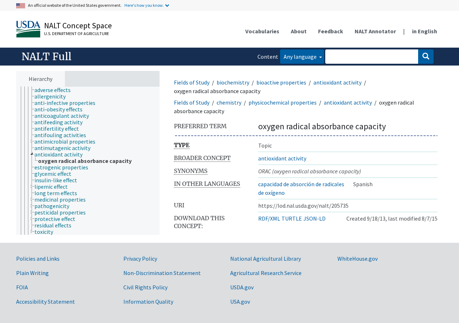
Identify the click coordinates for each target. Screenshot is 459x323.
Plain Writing (32, 272)
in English (424, 31)
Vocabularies (262, 31)
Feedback (330, 31)
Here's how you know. (144, 5)
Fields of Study (191, 82)
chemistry (229, 102)
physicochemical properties (283, 102)
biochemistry (233, 82)
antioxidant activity (337, 82)
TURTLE (291, 218)
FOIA (22, 287)
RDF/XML (269, 218)
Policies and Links (38, 258)
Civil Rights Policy (145, 287)
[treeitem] (55, 90)
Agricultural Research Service (266, 272)
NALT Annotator (375, 31)
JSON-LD (314, 218)
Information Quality (148, 301)
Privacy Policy (140, 258)
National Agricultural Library (265, 258)
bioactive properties (281, 82)
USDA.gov (242, 287)
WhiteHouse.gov (357, 258)
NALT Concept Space (78, 25)
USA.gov (240, 301)
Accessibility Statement (45, 301)
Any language (301, 56)
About (299, 31)
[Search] (426, 56)
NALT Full (46, 56)
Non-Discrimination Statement (162, 272)
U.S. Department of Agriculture (76, 33)
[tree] (88, 161)
